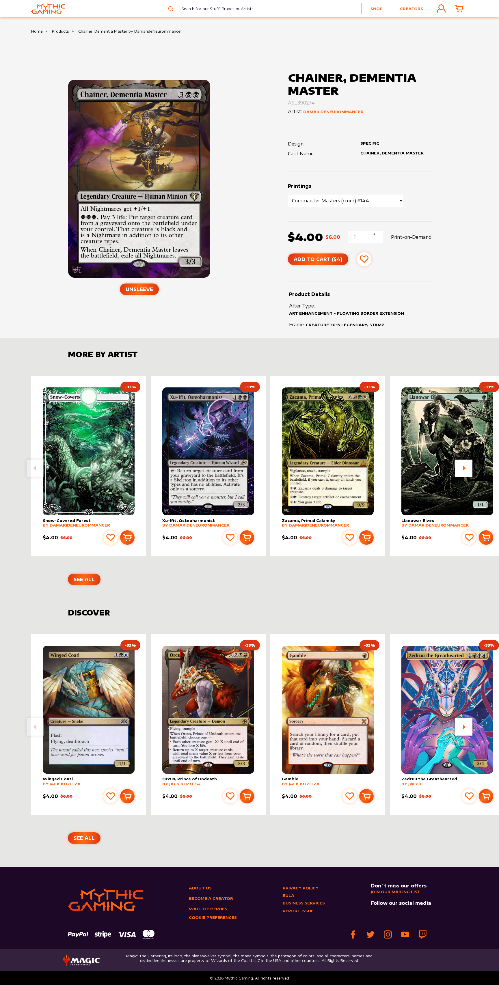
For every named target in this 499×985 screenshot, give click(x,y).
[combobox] (213, 8)
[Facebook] (353, 934)
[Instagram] (387, 934)
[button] (463, 468)
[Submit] (170, 8)
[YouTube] (405, 934)
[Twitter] (370, 934)
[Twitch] (422, 934)
